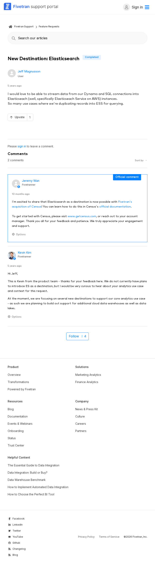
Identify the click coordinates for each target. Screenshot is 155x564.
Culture (80, 416)
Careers (80, 423)
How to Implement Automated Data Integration (38, 487)
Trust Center (16, 445)
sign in (22, 146)
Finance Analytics (86, 382)
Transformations (18, 382)
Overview (14, 374)
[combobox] (77, 38)
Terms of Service (109, 536)
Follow (74, 336)
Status (12, 438)
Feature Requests (49, 26)
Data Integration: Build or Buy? (27, 472)
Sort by (139, 160)
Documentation (18, 416)
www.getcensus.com (82, 216)
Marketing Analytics (88, 374)
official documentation (115, 206)
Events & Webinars (20, 423)
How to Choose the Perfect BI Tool (31, 494)
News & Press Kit (86, 409)
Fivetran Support (23, 26)
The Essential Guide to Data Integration (33, 465)
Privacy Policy (86, 536)
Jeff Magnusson (29, 71)
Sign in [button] (137, 7)
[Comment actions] (19, 234)
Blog (11, 409)
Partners (80, 431)
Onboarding (16, 431)
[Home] (31, 7)
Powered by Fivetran (22, 389)
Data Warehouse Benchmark (27, 479)
